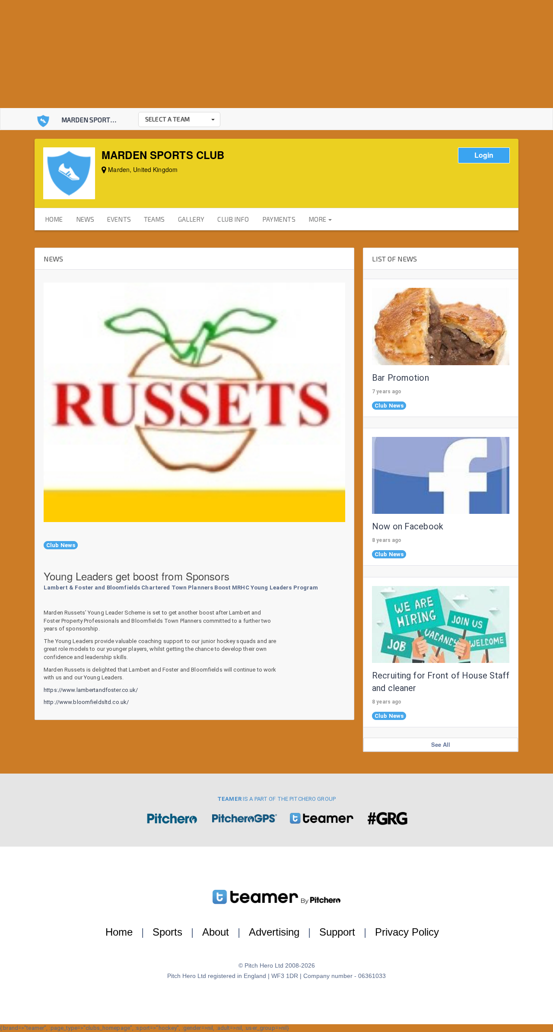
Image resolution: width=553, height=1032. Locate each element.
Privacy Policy (407, 932)
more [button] (318, 219)
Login (483, 155)
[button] (179, 119)
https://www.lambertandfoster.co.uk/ (91, 690)
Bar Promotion (400, 378)
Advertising (274, 932)
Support (337, 932)
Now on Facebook (407, 526)
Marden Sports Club (96, 120)
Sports (167, 932)
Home (119, 932)
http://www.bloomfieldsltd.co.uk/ (86, 702)
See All (441, 744)
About (215, 932)
